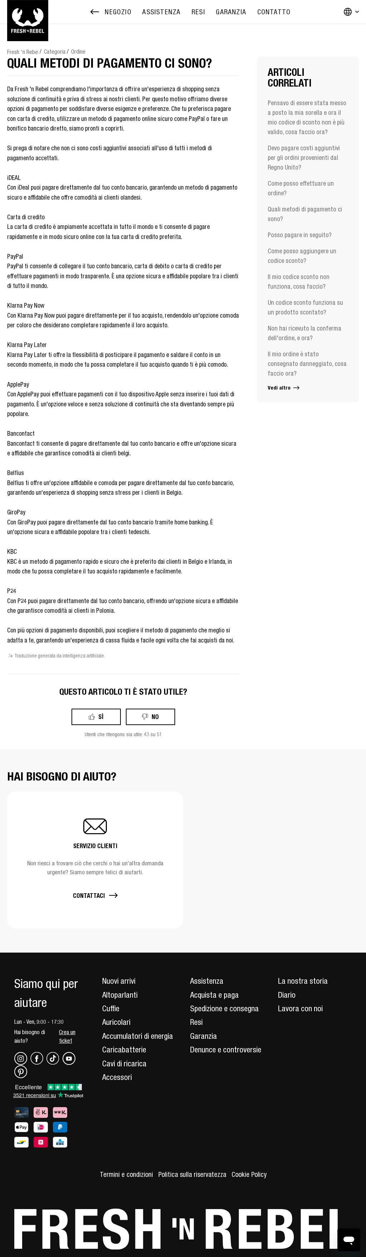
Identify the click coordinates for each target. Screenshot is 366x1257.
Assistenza (206, 980)
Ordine (78, 51)
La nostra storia (303, 980)
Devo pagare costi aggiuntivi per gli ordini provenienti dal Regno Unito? (304, 157)
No (155, 716)
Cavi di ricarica (124, 1063)
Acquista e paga (214, 994)
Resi (196, 1022)
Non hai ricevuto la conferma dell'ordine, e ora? (304, 333)
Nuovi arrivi (118, 980)
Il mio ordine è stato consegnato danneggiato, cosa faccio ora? (307, 363)
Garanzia (203, 1036)
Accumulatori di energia (137, 1036)
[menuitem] (161, 12)
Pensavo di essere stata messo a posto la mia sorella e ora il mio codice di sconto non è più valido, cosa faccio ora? (307, 117)
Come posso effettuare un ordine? (301, 188)
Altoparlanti (120, 994)
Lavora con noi (300, 1008)
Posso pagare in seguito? (300, 235)
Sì (100, 716)
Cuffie (110, 1008)
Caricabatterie (124, 1049)
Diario (287, 994)
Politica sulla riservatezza (192, 1174)
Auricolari (116, 1022)
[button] (95, 860)
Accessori (117, 1077)
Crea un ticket (67, 1036)
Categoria (54, 51)
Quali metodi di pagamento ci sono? (305, 213)
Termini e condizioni (126, 1174)
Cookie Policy (249, 1174)
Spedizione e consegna (224, 1008)
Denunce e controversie (225, 1049)
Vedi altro (280, 388)
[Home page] (27, 12)
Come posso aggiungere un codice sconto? (302, 255)
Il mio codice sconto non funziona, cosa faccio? (299, 281)
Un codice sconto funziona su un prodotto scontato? (305, 307)
